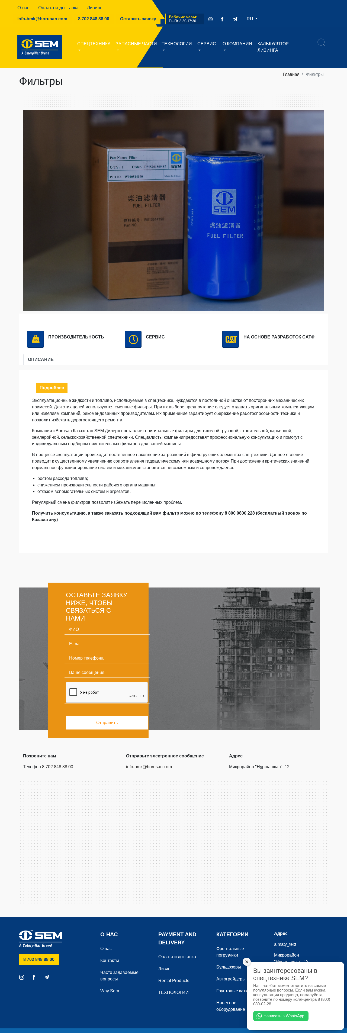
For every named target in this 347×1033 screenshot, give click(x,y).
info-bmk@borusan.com (42, 19)
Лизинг (94, 7)
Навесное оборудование (230, 1006)
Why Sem (109, 991)
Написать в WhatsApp (284, 1015)
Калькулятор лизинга (273, 47)
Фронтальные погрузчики (230, 951)
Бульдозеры (228, 967)
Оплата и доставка (58, 7)
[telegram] (235, 19)
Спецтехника (94, 43)
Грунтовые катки (233, 991)
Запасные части (136, 43)
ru (250, 19)
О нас (23, 7)
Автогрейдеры (231, 979)
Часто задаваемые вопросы (119, 975)
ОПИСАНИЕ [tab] (41, 359)
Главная (291, 74)
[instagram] (210, 19)
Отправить (107, 722)
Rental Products (173, 980)
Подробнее (52, 387)
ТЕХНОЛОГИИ (177, 43)
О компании (237, 43)
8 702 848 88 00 (96, 18)
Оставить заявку (138, 19)
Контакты (109, 960)
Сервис (206, 43)
